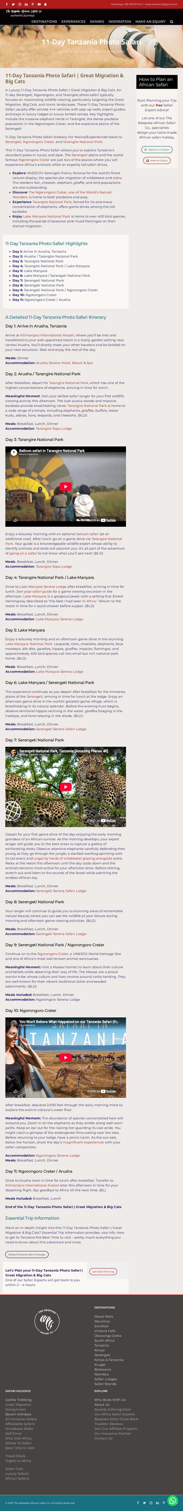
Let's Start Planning (103, 1271)
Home (63, 51)
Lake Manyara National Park (46, 216)
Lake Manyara (34, 596)
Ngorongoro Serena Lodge (58, 1156)
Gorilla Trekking (18, 1400)
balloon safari (87, 534)
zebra (117, 178)
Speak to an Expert (159, 149)
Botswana (102, 1369)
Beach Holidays (18, 1414)
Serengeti (13, 142)
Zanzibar (101, 1326)
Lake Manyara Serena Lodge (42, 587)
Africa (91, 601)
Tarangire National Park (82, 142)
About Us (102, 1405)
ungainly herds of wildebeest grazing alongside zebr (77, 858)
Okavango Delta (107, 1336)
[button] (171, 21)
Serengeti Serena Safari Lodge (61, 729)
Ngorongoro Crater (38, 142)
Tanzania (75, 51)
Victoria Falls (105, 1331)
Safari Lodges (105, 1379)
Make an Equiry (159, 160)
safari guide (42, 591)
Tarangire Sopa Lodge (54, 429)
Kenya (99, 1350)
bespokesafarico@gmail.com (161, 4)
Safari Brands (105, 1384)
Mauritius (102, 1321)
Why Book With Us (110, 1400)
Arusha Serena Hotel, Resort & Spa (64, 363)
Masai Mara (103, 1316)
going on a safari (23, 553)
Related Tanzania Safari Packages (27, 1254)
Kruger (100, 1365)
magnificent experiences (83, 1142)
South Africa (104, 1341)
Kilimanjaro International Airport (47, 335)
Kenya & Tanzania (108, 1360)
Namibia (101, 1374)
